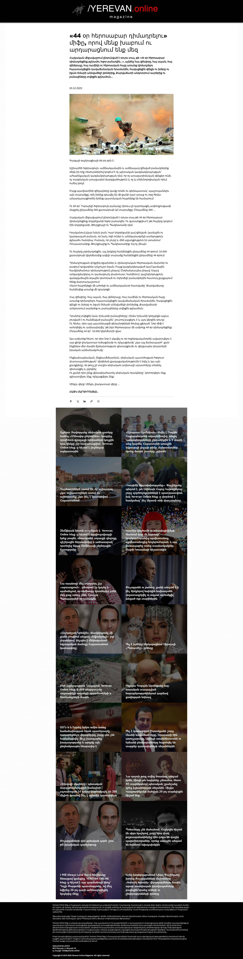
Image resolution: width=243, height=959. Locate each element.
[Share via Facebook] (70, 401)
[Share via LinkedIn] (84, 401)
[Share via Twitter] (77, 401)
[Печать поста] (98, 401)
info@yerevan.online (70, 950)
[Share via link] (91, 401)
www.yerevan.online (61, 946)
